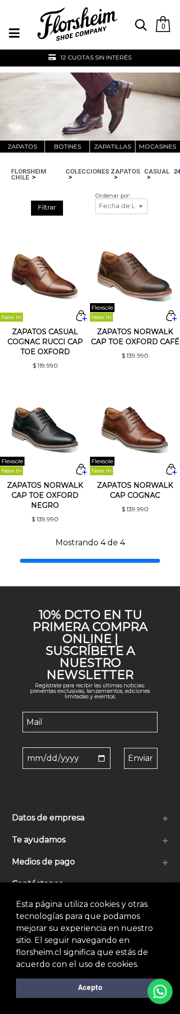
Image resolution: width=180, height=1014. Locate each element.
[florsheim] (78, 45)
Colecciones (87, 171)
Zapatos (22, 146)
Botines (67, 146)
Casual (157, 171)
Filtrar (47, 207)
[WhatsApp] (160, 991)
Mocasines (157, 146)
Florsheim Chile (28, 175)
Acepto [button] (90, 987)
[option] (90, 58)
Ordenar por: (113, 196)
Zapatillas (112, 146)
